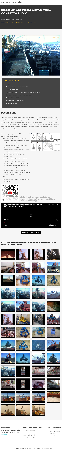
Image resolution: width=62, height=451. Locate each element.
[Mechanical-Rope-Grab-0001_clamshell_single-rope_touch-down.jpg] (8, 254)
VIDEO (51, 438)
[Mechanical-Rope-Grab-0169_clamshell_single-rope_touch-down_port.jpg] (38, 397)
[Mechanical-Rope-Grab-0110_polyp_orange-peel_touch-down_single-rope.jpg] (23, 345)
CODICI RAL (53, 433)
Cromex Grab (48, 448)
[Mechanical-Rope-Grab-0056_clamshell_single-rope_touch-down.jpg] (53, 306)
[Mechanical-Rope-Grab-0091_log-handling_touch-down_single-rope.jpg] (8, 332)
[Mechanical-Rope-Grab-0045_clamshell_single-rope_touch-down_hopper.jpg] (23, 293)
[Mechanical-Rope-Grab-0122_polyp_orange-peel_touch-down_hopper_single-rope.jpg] (8, 371)
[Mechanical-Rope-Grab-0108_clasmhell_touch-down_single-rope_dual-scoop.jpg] (8, 345)
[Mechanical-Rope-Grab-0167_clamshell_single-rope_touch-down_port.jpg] (8, 397)
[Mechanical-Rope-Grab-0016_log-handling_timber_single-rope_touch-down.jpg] (8, 267)
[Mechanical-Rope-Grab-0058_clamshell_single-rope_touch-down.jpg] (8, 319)
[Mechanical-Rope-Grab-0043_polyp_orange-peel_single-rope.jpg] (8, 293)
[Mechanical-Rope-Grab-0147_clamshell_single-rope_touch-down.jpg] (8, 384)
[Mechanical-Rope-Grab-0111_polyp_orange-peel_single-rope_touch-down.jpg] (38, 345)
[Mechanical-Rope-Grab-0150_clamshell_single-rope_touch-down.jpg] (53, 384)
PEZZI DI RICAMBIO (55, 431)
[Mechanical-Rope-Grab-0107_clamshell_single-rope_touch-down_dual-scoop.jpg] (53, 332)
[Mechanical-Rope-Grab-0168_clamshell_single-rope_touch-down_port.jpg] (23, 397)
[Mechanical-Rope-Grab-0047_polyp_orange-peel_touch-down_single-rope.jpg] (53, 293)
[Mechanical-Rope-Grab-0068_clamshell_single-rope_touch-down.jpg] (23, 319)
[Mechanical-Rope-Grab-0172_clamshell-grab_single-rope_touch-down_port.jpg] (23, 410)
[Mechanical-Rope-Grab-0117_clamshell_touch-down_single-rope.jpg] (23, 358)
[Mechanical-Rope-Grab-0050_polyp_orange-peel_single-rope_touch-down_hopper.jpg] (38, 306)
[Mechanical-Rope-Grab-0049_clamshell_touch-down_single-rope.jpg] (23, 306)
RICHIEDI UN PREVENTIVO (31, 232)
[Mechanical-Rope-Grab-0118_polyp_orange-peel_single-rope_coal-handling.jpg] (38, 358)
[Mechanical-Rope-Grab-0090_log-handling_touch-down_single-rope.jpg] (53, 319)
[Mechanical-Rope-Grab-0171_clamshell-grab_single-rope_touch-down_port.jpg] (8, 410)
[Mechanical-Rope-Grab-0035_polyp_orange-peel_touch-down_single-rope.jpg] (38, 280)
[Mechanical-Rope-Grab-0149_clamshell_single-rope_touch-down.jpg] (38, 384)
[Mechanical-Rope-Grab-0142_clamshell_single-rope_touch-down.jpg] (23, 371)
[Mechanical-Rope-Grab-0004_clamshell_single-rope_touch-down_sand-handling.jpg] (38, 254)
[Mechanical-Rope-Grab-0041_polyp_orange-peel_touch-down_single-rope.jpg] (53, 280)
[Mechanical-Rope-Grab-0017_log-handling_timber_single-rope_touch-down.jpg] (23, 267)
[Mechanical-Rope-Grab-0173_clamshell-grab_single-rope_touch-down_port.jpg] (38, 410)
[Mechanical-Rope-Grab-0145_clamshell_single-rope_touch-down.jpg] (38, 371)
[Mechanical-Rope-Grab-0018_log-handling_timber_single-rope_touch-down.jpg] (38, 267)
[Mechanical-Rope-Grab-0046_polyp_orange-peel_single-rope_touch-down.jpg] (38, 293)
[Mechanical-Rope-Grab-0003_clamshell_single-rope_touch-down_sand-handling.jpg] (23, 254)
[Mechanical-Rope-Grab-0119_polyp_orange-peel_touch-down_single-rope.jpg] (53, 358)
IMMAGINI (52, 435)
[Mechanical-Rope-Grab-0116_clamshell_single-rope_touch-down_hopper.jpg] (8, 358)
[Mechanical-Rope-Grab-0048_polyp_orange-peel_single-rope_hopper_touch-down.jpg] (8, 306)
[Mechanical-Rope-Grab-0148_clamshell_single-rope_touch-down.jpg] (23, 384)
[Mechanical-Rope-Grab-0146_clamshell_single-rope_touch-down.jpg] (53, 371)
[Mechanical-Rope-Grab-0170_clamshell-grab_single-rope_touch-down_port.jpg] (53, 397)
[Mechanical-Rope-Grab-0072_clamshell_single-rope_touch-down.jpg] (38, 319)
